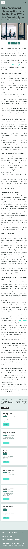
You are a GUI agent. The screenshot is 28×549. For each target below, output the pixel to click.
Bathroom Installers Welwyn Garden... (8, 488)
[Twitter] (12, 43)
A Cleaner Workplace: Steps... (9, 433)
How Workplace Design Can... (7, 414)
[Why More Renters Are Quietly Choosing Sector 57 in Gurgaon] (22, 512)
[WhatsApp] (19, 43)
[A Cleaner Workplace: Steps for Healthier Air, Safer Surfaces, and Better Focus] (22, 437)
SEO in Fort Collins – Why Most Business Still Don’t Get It (7, 402)
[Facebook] (9, 43)
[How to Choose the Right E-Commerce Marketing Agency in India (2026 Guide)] (22, 475)
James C (4, 19)
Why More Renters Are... (8, 507)
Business (5, 416)
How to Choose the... (8, 470)
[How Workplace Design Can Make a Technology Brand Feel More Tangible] (22, 419)
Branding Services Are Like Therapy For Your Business (21, 402)
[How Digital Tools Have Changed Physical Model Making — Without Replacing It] (22, 456)
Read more (6, 424)
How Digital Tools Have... (8, 451)
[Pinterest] (15, 43)
